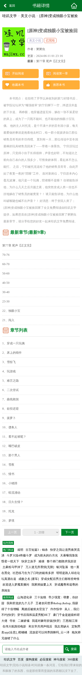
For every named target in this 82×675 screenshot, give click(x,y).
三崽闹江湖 (70, 620)
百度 (21, 659)
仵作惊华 (56, 609)
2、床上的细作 (12, 352)
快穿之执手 (28, 561)
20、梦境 (8, 520)
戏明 (20, 549)
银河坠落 (62, 567)
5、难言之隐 (10, 380)
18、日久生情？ (12, 502)
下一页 (69, 532)
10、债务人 (9, 427)
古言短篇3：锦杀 (37, 549)
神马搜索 (59, 659)
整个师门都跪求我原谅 (61, 561)
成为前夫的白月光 (46, 555)
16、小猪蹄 (9, 483)
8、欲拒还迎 (10, 408)
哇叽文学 (9, 16)
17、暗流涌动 (11, 492)
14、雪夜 (8, 464)
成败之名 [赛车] (28, 579)
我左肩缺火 (61, 626)
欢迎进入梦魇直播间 (16, 584)
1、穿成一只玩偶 (13, 343)
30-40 (6, 292)
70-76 (6, 254)
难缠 (41, 561)
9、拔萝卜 (9, 418)
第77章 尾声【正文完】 (51, 61)
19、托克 (8, 511)
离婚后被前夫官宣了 (34, 609)
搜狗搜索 (32, 659)
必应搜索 (45, 659)
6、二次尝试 (10, 390)
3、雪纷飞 (9, 362)
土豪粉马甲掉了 (13, 567)
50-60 (6, 273)
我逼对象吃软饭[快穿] (46, 620)
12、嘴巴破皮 (11, 446)
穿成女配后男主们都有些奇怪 (60, 579)
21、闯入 (8, 320)
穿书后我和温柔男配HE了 (34, 615)
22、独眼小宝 (11, 310)
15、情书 (8, 474)
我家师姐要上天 (41, 584)
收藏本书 (18, 84)
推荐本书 (59, 84)
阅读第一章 (60, 73)
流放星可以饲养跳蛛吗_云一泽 (49, 632)
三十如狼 (40, 597)
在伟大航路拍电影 (14, 626)
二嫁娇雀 (24, 620)
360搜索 (72, 659)
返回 (12, 5)
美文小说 (28, 16)
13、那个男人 (11, 455)
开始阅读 (18, 73)
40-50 (6, 282)
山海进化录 (24, 597)
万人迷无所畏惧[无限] (40, 567)
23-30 (6, 301)
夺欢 (12, 620)
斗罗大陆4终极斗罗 (19, 555)
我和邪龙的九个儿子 (20, 603)
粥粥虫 (40, 49)
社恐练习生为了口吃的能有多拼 (33, 573)
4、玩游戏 (9, 371)
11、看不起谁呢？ (14, 436)
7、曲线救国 (10, 399)
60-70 (6, 264)
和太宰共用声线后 (40, 626)
